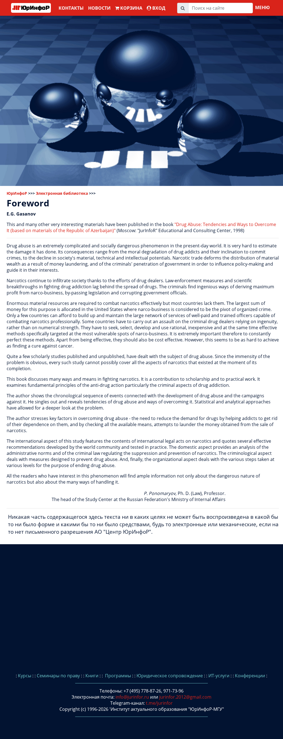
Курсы (24, 676)
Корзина (130, 8)
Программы (117, 676)
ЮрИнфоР (17, 193)
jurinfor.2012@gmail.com (185, 697)
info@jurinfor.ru (132, 697)
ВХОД (158, 8)
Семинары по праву (58, 676)
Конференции (250, 676)
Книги (91, 676)
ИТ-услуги (218, 676)
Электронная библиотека (62, 193)
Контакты (71, 8)
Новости (99, 8)
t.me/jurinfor (159, 703)
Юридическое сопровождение (170, 676)
